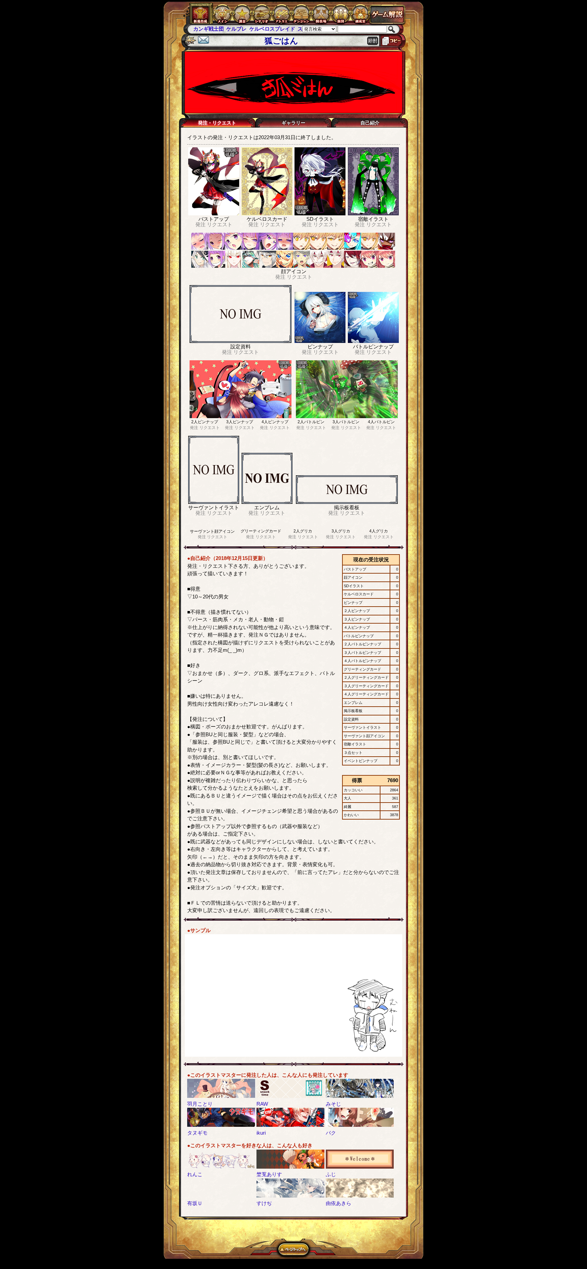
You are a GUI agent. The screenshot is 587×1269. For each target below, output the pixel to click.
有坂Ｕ (194, 1203)
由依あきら (338, 1203)
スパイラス (277, 29)
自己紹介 (369, 123)
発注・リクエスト (217, 123)
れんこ (194, 1174)
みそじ (333, 1104)
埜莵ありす (269, 1174)
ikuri (261, 1133)
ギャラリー (293, 123)
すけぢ (264, 1203)
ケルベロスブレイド (239, 29)
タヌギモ (197, 1133)
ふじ (331, 1174)
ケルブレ (203, 29)
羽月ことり (200, 1104)
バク (331, 1133)
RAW (262, 1104)
